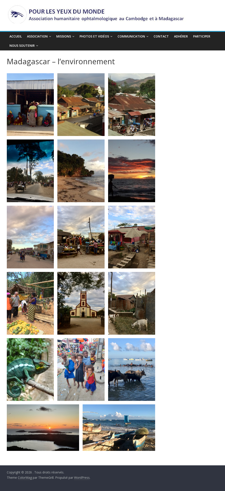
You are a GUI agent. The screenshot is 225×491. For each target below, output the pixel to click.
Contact (161, 36)
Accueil (15, 36)
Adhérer (181, 36)
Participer (201, 36)
